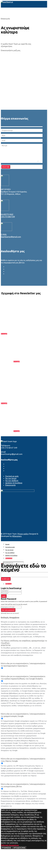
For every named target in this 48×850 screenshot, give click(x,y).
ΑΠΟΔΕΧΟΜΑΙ (19, 848)
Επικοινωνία (10, 485)
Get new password (8, 610)
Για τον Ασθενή (11, 481)
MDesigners (17, 536)
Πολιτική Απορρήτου (10, 845)
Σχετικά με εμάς (12, 476)
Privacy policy (23, 534)
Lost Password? (12, 596)
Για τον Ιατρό (10, 478)
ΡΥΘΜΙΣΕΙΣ (6, 848)
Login (4, 596)
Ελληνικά (8, 584)
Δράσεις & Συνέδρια (13, 483)
